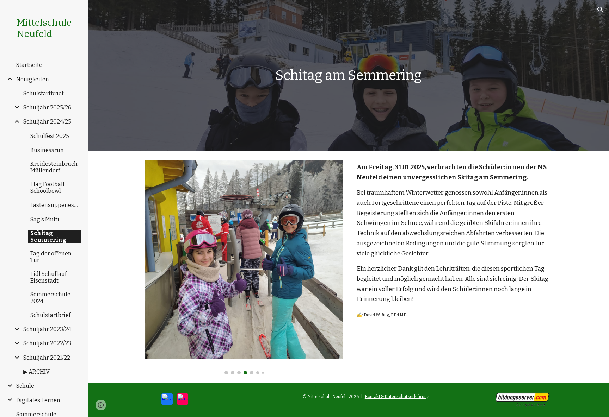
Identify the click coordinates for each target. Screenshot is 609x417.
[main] (348, 76)
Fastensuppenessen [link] (55, 205)
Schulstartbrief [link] (43, 93)
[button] (600, 9)
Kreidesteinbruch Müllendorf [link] (54, 167)
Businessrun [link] (47, 150)
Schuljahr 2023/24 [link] (47, 329)
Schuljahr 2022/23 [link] (47, 343)
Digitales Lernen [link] (38, 400)
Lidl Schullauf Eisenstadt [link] (48, 277)
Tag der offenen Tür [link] (51, 257)
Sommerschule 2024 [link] (50, 297)
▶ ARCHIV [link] (36, 371)
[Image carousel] (244, 267)
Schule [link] (25, 386)
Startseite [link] (29, 65)
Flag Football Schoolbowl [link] (47, 187)
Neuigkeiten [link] (32, 79)
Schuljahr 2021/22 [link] (46, 357)
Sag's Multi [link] (44, 219)
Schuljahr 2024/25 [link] (47, 121)
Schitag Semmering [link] (48, 236)
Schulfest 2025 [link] (49, 136)
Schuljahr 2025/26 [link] (47, 107)
